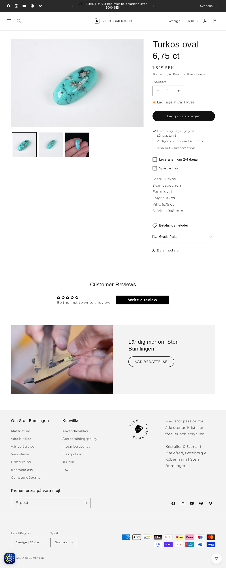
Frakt (177, 74)
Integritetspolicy (76, 446)
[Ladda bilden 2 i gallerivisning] (51, 144)
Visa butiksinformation (176, 148)
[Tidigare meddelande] (72, 6)
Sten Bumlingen (33, 557)
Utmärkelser (21, 462)
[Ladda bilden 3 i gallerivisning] (77, 144)
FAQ (66, 470)
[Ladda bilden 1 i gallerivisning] (24, 144)
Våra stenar (20, 454)
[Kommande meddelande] (154, 6)
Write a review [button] (142, 300)
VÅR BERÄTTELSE (151, 362)
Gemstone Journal (26, 478)
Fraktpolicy (71, 454)
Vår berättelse (22, 446)
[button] (9, 21)
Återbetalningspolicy (79, 439)
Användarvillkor (75, 431)
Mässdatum (20, 431)
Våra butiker (21, 439)
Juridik (68, 462)
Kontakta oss (22, 470)
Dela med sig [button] (168, 250)
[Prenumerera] (85, 503)
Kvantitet (160, 82)
